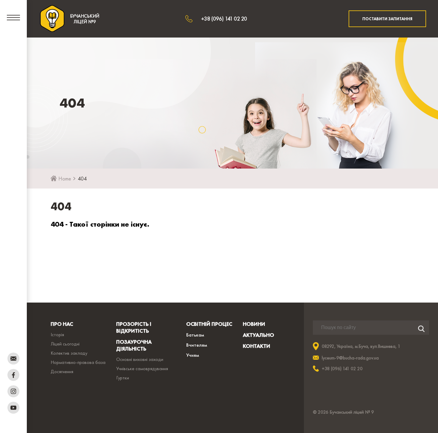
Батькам (195, 334)
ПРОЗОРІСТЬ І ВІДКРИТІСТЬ (133, 327)
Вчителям (196, 345)
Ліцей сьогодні (65, 344)
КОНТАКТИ (256, 345)
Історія (57, 334)
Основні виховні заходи (139, 359)
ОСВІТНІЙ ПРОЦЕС (209, 323)
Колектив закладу (69, 353)
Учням (192, 355)
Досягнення (62, 371)
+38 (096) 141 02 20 (224, 18)
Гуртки (122, 378)
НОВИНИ (254, 323)
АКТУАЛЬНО (258, 334)
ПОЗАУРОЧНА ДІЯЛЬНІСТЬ (134, 345)
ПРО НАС (62, 323)
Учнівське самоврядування (142, 368)
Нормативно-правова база (78, 362)
